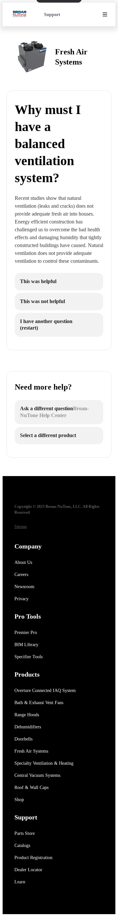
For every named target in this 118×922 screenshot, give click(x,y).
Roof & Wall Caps (31, 787)
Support (52, 14)
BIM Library (26, 644)
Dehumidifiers (27, 726)
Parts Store (24, 833)
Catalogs (22, 845)
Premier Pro (25, 632)
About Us (23, 562)
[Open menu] (105, 14)
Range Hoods (26, 714)
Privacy (21, 598)
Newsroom (24, 586)
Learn (19, 881)
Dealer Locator (28, 869)
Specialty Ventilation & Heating (43, 763)
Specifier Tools (28, 656)
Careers (21, 574)
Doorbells (23, 739)
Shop (19, 799)
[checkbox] (59, 281)
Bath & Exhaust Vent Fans (38, 702)
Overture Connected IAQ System (45, 690)
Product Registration (33, 857)
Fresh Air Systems (31, 751)
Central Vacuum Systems (37, 775)
